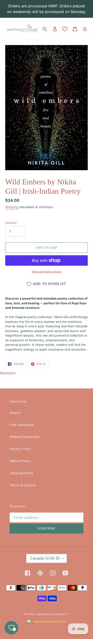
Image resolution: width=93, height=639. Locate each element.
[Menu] (85, 29)
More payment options (47, 271)
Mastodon (8, 373)
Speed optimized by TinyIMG (49, 621)
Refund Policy (20, 461)
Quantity (11, 222)
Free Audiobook (22, 425)
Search (15, 413)
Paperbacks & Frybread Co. (52, 614)
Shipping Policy (22, 473)
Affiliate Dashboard (24, 437)
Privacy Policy (20, 449)
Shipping (11, 207)
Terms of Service (23, 485)
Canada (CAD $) (45, 558)
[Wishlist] (65, 29)
